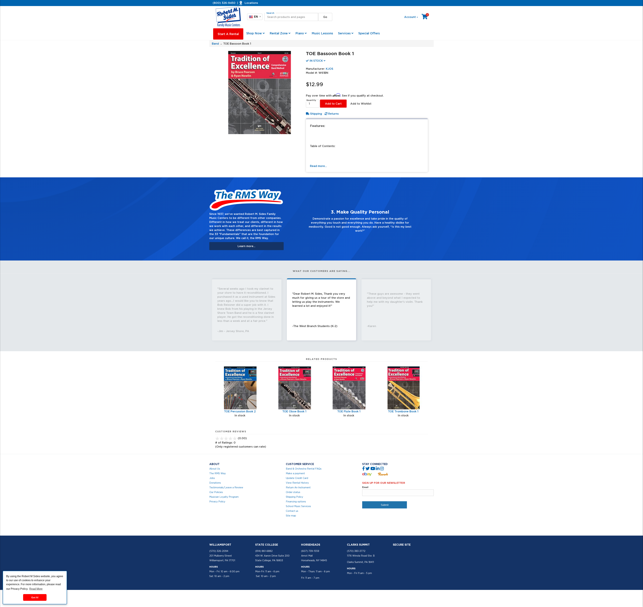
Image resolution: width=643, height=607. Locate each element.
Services (344, 33)
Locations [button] (251, 2)
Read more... (318, 165)
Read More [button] (36, 588)
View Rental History (297, 482)
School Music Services (298, 506)
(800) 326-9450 (224, 2)
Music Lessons (322, 33)
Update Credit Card (297, 478)
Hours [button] (213, 566)
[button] (297, 218)
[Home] (228, 17)
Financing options (296, 501)
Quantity (311, 100)
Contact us (292, 511)
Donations (215, 482)
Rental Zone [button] (279, 33)
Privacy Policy (217, 501)
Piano (300, 33)
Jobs (212, 478)
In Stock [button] (316, 60)
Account (410, 16)
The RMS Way (217, 473)
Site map (291, 515)
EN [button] (257, 16)
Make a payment (295, 473)
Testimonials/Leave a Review (226, 487)
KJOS (329, 68)
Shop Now (254, 33)
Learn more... (246, 246)
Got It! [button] (35, 597)
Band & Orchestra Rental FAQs (304, 468)
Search (270, 13)
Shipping (315, 113)
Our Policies (216, 492)
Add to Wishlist (360, 103)
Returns (333, 113)
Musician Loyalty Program (224, 497)
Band (215, 43)
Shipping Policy (294, 497)
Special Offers (369, 33)
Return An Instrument (298, 487)
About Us (214, 468)
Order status (293, 492)
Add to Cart (333, 103)
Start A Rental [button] (228, 34)
